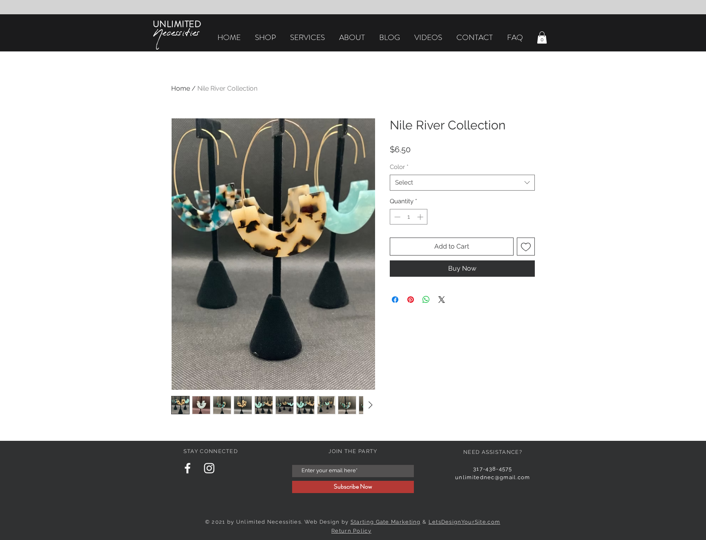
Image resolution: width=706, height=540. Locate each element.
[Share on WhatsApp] (426, 299)
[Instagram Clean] (209, 468)
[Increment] (421, 216)
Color (399, 167)
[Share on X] (442, 299)
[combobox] (462, 183)
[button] (542, 37)
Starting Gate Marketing (386, 522)
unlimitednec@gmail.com (492, 477)
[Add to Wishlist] (526, 247)
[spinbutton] (409, 216)
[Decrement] (396, 216)
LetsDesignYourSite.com (464, 522)
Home (180, 88)
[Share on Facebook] (395, 299)
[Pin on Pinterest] (411, 299)
